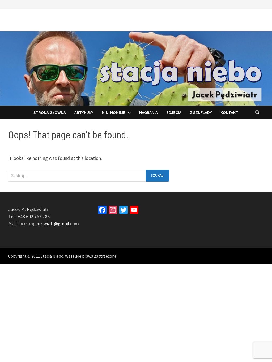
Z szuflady (201, 112)
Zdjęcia (173, 112)
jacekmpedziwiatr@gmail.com (49, 223)
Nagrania (148, 112)
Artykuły (83, 112)
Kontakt (229, 112)
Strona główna (49, 112)
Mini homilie (113, 112)
